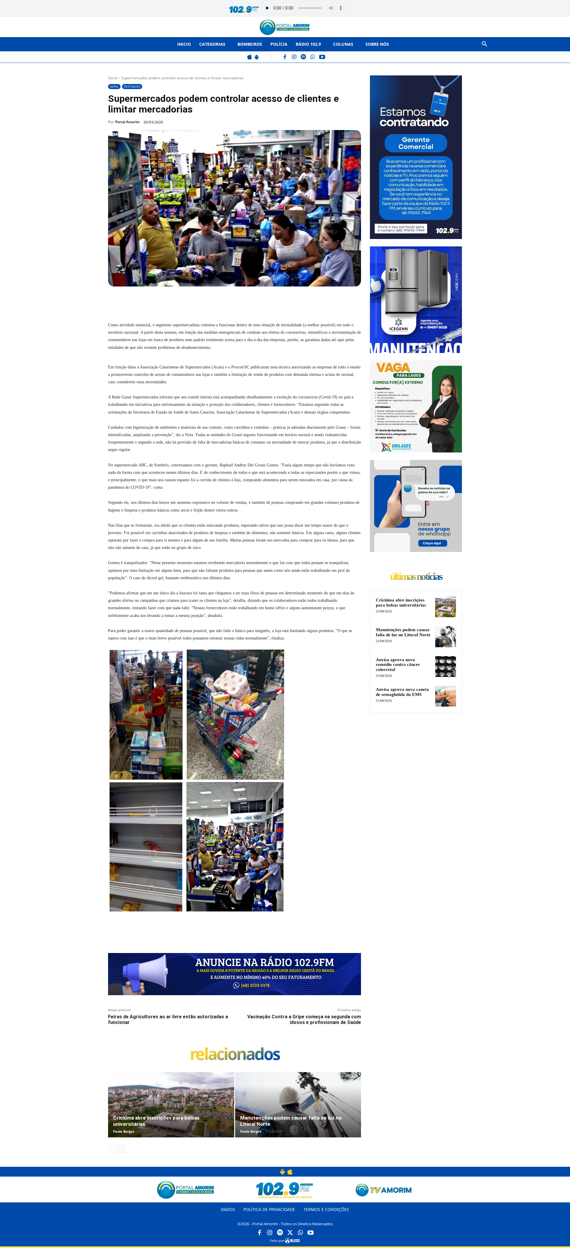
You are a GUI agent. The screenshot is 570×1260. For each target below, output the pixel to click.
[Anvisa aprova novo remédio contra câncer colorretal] (445, 666)
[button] (484, 44)
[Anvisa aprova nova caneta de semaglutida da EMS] (445, 696)
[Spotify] (303, 57)
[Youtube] (310, 1233)
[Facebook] (285, 57)
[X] (175, 300)
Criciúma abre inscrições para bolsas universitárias (401, 602)
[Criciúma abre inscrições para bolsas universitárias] (171, 1111)
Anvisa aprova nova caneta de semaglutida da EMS (402, 692)
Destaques (132, 86)
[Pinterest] (189, 300)
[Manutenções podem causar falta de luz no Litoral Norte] (298, 1111)
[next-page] (121, 1149)
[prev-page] (111, 1149)
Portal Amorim (127, 121)
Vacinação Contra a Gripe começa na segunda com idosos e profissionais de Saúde (304, 1019)
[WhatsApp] (312, 57)
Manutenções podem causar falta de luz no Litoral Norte (403, 632)
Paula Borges (123, 1131)
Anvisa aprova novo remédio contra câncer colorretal (398, 664)
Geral (112, 77)
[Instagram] (294, 57)
